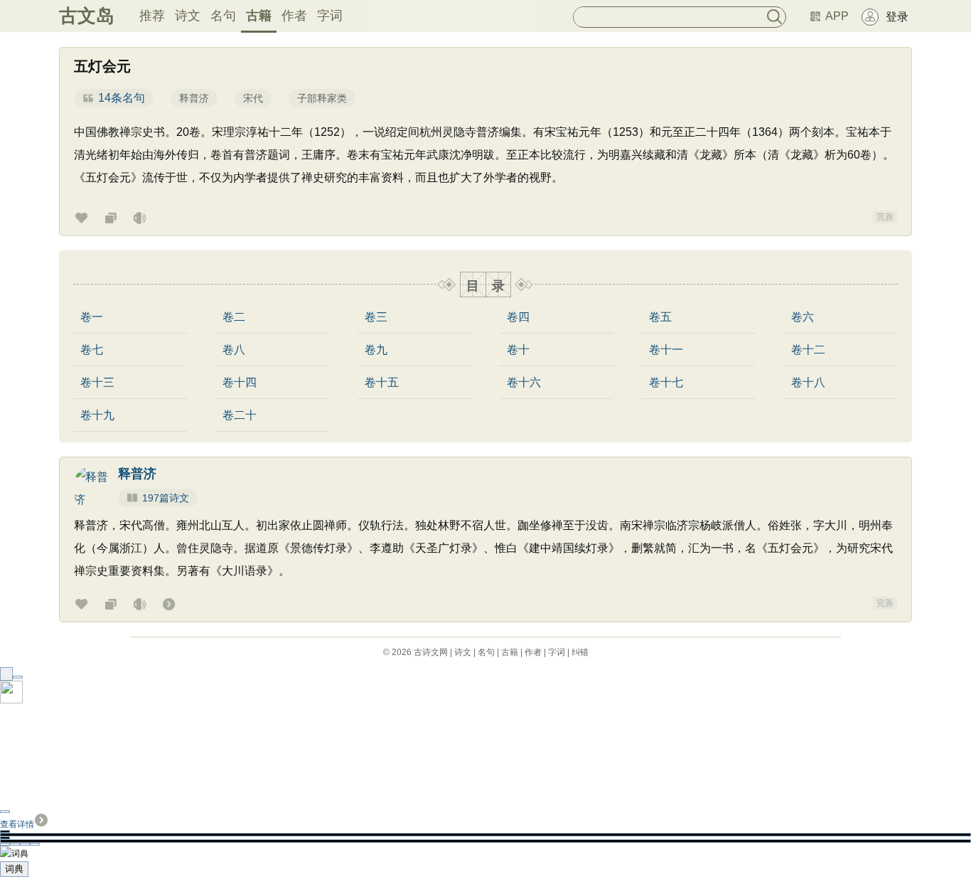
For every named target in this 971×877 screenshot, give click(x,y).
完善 (885, 217)
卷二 (233, 317)
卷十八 (808, 382)
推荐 (152, 16)
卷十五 (382, 382)
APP (837, 16)
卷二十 (239, 415)
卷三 (376, 317)
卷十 (518, 350)
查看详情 (17, 824)
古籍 (259, 16)
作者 (294, 16)
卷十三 (97, 382)
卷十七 (666, 382)
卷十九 (97, 415)
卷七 (91, 350)
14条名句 (121, 98)
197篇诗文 (165, 498)
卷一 (91, 317)
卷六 (802, 317)
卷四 (518, 317)
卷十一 (666, 350)
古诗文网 (431, 652)
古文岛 (86, 15)
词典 (14, 868)
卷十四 (239, 382)
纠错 (580, 652)
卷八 (233, 350)
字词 (330, 16)
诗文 (187, 16)
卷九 (376, 350)
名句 (223, 16)
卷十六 (524, 382)
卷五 (660, 317)
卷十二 (808, 350)
